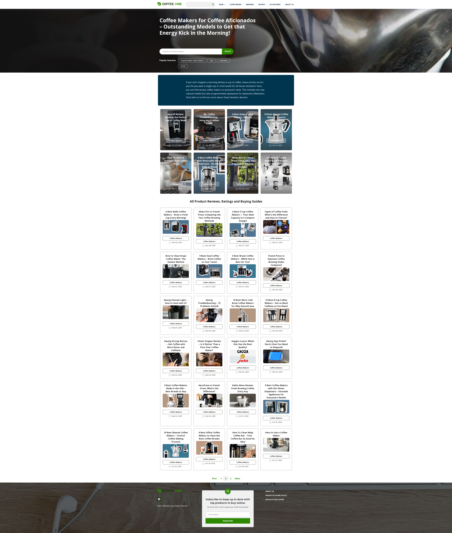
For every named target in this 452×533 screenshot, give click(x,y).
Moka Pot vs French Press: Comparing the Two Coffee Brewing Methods (242, 162)
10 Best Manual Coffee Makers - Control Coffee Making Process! (276, 119)
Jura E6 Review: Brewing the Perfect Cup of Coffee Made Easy (176, 119)
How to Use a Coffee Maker (276, 434)
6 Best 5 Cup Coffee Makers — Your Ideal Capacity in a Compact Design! (243, 216)
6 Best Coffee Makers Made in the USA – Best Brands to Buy (175, 388)
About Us (289, 4)
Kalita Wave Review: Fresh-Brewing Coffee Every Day (242, 388)
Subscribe (228, 521)
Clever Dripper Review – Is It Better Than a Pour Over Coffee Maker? (209, 346)
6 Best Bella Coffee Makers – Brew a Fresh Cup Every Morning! (176, 214)
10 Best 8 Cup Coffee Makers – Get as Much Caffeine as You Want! (276, 303)
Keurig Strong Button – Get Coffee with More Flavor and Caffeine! (175, 346)
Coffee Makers (176, 140)
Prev (214, 478)
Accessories (275, 4)
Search (228, 51)
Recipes (261, 4)
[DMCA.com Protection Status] (283, 521)
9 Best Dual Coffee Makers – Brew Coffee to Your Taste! (209, 258)
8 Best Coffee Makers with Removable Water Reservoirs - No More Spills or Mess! (209, 162)
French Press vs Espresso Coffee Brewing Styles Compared (276, 260)
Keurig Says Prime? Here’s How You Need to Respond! (276, 344)
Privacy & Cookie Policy (276, 495)
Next (237, 478)
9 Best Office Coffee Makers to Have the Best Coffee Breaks (209, 435)
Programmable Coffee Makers (192, 60)
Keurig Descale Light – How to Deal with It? (176, 301)
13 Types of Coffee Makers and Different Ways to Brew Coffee (276, 160)
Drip (211, 60)
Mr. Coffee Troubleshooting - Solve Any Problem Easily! (209, 119)
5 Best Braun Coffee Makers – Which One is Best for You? (242, 258)
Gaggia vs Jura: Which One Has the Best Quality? (242, 344)
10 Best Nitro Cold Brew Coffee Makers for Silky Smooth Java (242, 303)
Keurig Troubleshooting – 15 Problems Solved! (209, 303)
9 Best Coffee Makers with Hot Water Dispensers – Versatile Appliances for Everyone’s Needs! (276, 391)
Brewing (250, 4)
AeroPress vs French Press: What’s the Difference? (209, 388)
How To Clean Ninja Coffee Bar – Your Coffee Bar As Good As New (243, 437)
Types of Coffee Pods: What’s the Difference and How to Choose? (276, 214)
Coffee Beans (235, 4)
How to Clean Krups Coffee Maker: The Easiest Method (175, 258)
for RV (183, 66)
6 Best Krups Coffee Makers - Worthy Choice (242, 117)
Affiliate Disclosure (274, 499)
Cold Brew (223, 60)
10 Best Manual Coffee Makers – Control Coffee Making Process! (176, 437)
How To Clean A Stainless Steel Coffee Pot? (175, 160)
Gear (221, 4)
